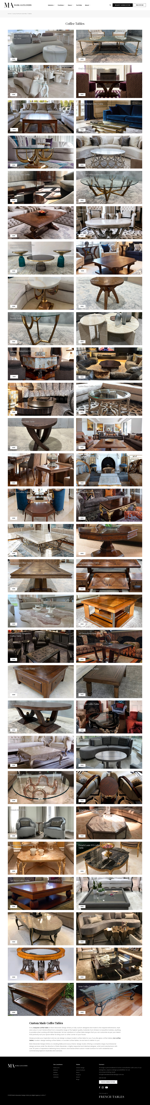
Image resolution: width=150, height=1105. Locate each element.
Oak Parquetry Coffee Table (22, 668)
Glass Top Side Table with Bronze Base (21, 317)
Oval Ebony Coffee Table (90, 774)
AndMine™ (43, 1095)
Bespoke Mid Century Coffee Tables (20, 599)
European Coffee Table (89, 704)
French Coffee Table (88, 456)
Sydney (55, 1072)
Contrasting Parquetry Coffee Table (20, 634)
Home (9, 13)
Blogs (77, 1079)
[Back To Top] (146, 1101)
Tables (30, 13)
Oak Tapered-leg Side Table (20, 458)
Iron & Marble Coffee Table (22, 527)
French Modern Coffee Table (20, 740)
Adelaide (55, 1077)
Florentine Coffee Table (89, 492)
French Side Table (18, 810)
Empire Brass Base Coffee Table (21, 846)
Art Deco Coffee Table (20, 174)
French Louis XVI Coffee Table (89, 846)
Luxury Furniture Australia (19, 13)
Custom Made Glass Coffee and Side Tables (22, 246)
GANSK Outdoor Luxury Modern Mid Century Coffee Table (21, 36)
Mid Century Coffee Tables (91, 315)
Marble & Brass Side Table (22, 280)
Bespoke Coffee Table (88, 951)
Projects (78, 1075)
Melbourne (56, 1067)
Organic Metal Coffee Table (91, 915)
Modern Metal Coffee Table (91, 103)
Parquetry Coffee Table (20, 209)
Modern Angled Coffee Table (89, 599)
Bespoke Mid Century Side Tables (22, 69)
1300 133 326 (139, 5)
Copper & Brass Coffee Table (20, 140)
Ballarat (55, 1070)
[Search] (111, 5)
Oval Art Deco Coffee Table (91, 68)
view (13, 59)
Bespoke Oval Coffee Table (22, 704)
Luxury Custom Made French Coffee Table (88, 34)
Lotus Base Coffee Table (89, 386)
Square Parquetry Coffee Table (21, 987)
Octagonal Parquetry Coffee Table (88, 352)
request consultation (122, 5)
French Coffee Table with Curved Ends (21, 917)
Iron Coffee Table (86, 986)
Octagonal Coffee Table (89, 527)
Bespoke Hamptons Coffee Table (22, 352)
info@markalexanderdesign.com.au (111, 1074)
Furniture (61, 5)
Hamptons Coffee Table (21, 103)
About (87, 5)
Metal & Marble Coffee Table (89, 811)
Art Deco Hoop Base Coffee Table (91, 634)
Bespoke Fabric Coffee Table (89, 881)
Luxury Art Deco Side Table (22, 421)
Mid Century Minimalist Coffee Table (89, 740)
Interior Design (80, 1067)
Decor (70, 5)
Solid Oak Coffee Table (89, 245)
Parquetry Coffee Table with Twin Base (89, 564)
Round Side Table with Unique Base (89, 281)
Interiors (51, 5)
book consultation (108, 1082)
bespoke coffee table (40, 1028)
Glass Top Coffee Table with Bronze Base (89, 175)
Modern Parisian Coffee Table (89, 211)
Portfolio (79, 5)
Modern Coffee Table (88, 139)
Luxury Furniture (80, 1070)
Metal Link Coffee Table (21, 774)
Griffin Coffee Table (19, 951)
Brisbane (55, 1075)
